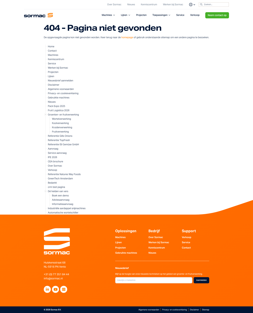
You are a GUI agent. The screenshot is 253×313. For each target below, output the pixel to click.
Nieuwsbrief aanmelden (60, 80)
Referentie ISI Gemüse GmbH (63, 144)
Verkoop (194, 15)
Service (180, 15)
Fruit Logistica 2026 (58, 110)
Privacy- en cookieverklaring (63, 93)
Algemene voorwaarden (61, 89)
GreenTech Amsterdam (60, 178)
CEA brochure (55, 161)
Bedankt (52, 182)
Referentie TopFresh (59, 140)
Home (51, 46)
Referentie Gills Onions (60, 135)
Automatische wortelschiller (63, 212)
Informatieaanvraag (62, 204)
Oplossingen (125, 231)
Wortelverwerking (61, 118)
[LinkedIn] (47, 289)
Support (189, 231)
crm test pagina (56, 187)
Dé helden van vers (58, 191)
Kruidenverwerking (62, 127)
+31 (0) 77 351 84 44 (56, 274)
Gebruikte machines (58, 97)
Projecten (141, 15)
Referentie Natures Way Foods (64, 174)
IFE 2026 (52, 157)
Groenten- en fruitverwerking (63, 114)
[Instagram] (63, 289)
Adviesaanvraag (60, 199)
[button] (192, 4)
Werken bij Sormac (173, 4)
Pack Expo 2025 (56, 106)
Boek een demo (60, 195)
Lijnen (124, 15)
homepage (127, 37)
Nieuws (131, 4)
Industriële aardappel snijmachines (67, 208)
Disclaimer (53, 84)
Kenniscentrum (149, 4)
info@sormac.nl (53, 278)
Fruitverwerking (60, 131)
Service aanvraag (57, 153)
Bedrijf (154, 231)
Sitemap (205, 310)
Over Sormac (114, 4)
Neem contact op (217, 15)
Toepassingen (159, 15)
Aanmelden (201, 280)
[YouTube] (55, 289)
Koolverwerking (60, 123)
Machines (107, 15)
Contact (52, 50)
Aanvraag (53, 148)
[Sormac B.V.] (38, 15)
